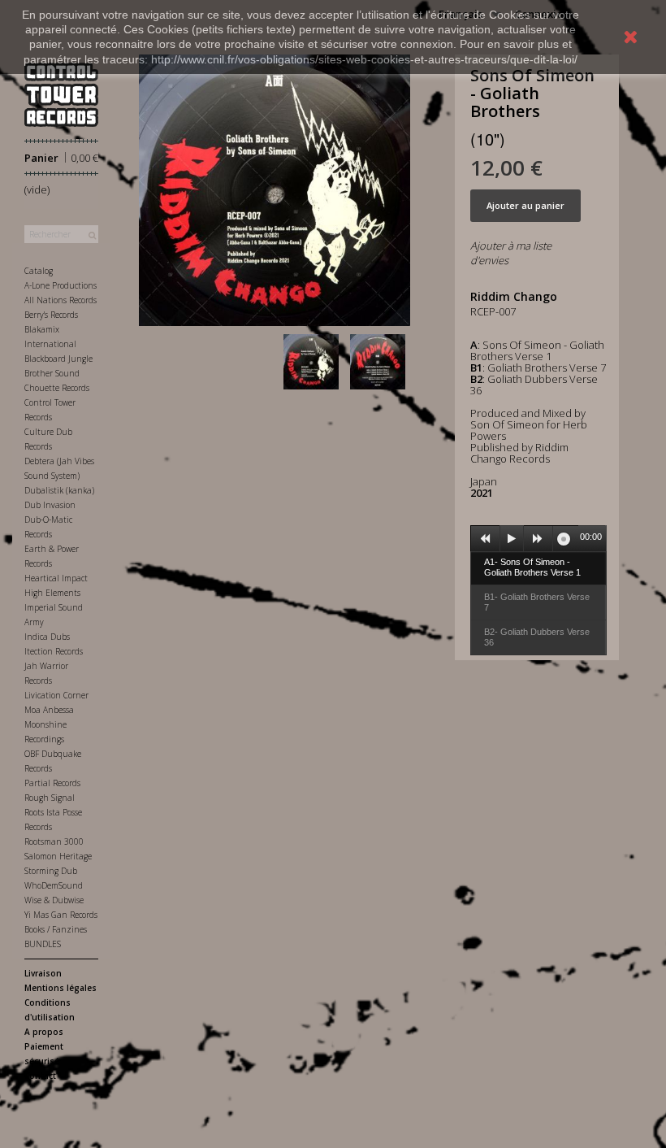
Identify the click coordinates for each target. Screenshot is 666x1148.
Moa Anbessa (49, 709)
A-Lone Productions (60, 285)
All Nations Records (60, 300)
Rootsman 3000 (54, 841)
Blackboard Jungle (58, 358)
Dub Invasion (50, 505)
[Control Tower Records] (61, 95)
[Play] (512, 539)
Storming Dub (50, 870)
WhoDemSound (53, 885)
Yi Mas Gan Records (60, 914)
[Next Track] (538, 539)
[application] (538, 538)
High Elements (52, 592)
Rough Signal (49, 797)
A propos (43, 1031)
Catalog (38, 270)
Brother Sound (52, 373)
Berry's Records (51, 314)
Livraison (43, 973)
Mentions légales (60, 988)
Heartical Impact (56, 578)
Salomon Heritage (58, 856)
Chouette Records (56, 388)
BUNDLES (42, 944)
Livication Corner (56, 695)
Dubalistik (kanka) (59, 490)
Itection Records (53, 651)
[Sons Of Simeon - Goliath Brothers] (314, 361)
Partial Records (52, 783)
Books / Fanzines (55, 929)
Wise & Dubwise (54, 900)
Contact (40, 1075)
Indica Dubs (47, 636)
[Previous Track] (485, 539)
